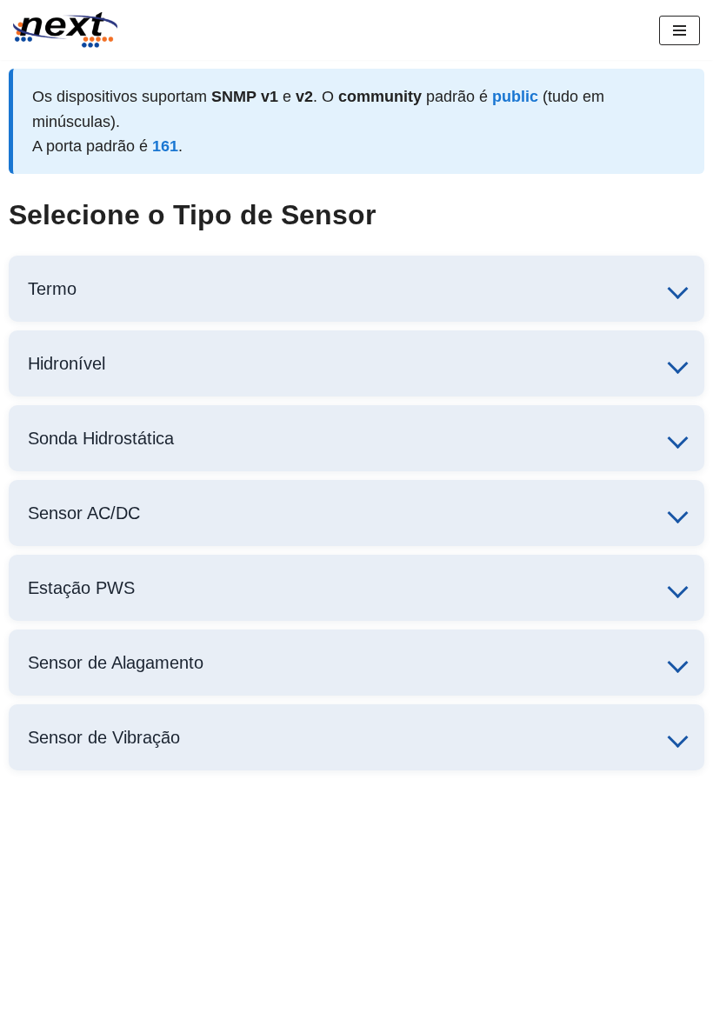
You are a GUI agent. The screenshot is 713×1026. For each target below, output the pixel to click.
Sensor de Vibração (104, 737)
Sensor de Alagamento (115, 662)
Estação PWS (81, 587)
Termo (52, 288)
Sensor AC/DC (84, 513)
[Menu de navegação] (679, 30)
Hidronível (66, 363)
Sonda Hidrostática (101, 438)
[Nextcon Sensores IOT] (65, 30)
